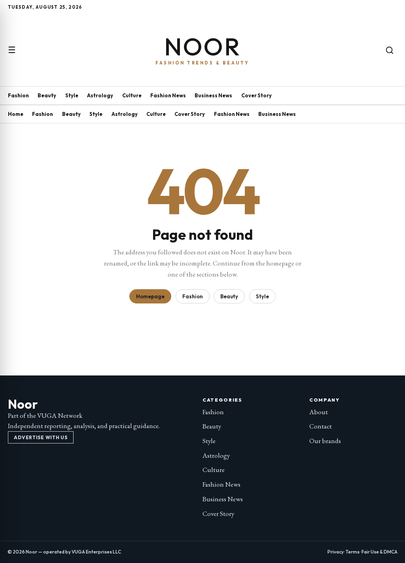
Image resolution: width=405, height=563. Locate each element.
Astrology (100, 95)
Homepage (150, 296)
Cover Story (256, 95)
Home (15, 114)
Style (71, 95)
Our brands (325, 440)
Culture (132, 95)
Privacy (335, 552)
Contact (320, 426)
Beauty (47, 95)
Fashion (18, 95)
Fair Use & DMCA (379, 552)
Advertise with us (40, 437)
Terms (353, 552)
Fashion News (168, 95)
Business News (213, 95)
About (318, 412)
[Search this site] (389, 50)
